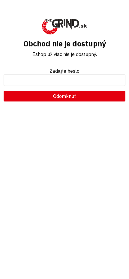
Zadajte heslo (65, 71)
